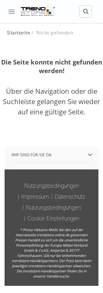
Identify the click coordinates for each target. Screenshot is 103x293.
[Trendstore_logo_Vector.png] (38, 11)
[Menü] (11, 11)
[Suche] (85, 11)
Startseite (18, 32)
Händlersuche (58, 276)
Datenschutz (70, 196)
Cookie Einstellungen (53, 218)
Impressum (35, 196)
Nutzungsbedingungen (51, 185)
